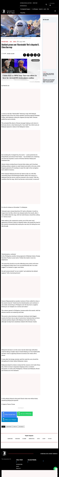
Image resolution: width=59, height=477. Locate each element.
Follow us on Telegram (10, 419)
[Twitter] (54, 3)
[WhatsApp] (31, 55)
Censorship (8, 426)
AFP (5, 53)
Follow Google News (10, 414)
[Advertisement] (21, 99)
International (5, 41)
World (14, 41)
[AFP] (2, 53)
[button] (46, 4)
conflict (15, 426)
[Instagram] (52, 3)
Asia (11, 41)
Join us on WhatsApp (25, 413)
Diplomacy (21, 426)
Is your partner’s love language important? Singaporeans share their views (48, 74)
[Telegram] (38, 55)
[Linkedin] (35, 55)
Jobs (43, 78)
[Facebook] (50, 3)
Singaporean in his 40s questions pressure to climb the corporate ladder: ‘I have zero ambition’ (49, 80)
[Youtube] (50, 5)
